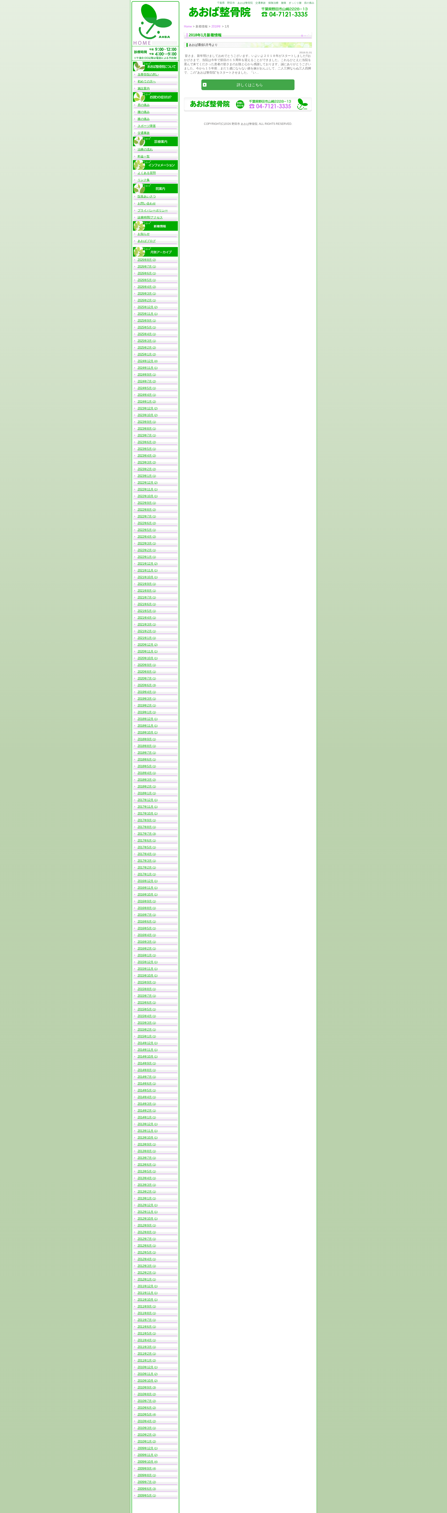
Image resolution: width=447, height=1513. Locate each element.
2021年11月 (145, 570)
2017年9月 (145, 820)
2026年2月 (145, 300)
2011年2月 (145, 1353)
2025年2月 (145, 347)
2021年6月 (145, 604)
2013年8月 (145, 1151)
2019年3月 (145, 698)
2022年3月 (145, 543)
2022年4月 (145, 536)
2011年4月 (145, 1340)
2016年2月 (145, 948)
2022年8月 (145, 509)
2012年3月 (145, 1266)
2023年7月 (145, 435)
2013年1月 (145, 1198)
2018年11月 (145, 725)
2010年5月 (145, 1414)
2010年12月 (145, 1367)
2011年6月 (145, 1326)
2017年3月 (145, 860)
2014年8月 (145, 1070)
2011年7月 (145, 1320)
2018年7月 (145, 752)
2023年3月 (145, 462)
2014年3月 (145, 1104)
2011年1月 (145, 1360)
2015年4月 (145, 1016)
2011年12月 (145, 1286)
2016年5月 (145, 928)
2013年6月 (145, 1164)
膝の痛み (144, 119)
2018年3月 (145, 779)
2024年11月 (145, 368)
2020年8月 (145, 671)
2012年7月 (145, 1239)
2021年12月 (145, 563)
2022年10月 (145, 496)
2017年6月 (145, 840)
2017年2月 (145, 867)
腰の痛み (144, 112)
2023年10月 (145, 415)
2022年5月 (145, 530)
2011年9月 (145, 1306)
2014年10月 (145, 1056)
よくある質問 (147, 173)
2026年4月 (145, 286)
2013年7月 (145, 1158)
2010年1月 (145, 1441)
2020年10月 (145, 658)
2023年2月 (145, 469)
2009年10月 (145, 1461)
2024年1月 (145, 401)
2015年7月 (145, 995)
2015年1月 (145, 1036)
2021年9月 (145, 584)
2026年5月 (145, 280)
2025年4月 (145, 334)
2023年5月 (145, 449)
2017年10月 (145, 813)
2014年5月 (145, 1090)
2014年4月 (145, 1097)
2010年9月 (145, 1387)
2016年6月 (145, 921)
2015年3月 (145, 1022)
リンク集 (144, 180)
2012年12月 (145, 1205)
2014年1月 (145, 1117)
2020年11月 (145, 651)
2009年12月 (145, 1448)
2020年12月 (145, 644)
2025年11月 (145, 313)
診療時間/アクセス (150, 217)
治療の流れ (145, 149)
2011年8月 (145, 1313)
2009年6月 (145, 1488)
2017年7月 (145, 833)
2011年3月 (145, 1347)
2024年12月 (145, 361)
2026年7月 (145, 266)
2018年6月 (145, 759)
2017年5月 (145, 847)
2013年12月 (145, 1124)
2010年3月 (145, 1428)
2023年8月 (145, 428)
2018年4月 (145, 773)
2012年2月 (145, 1272)
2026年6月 (145, 273)
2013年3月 (145, 1185)
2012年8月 (145, 1232)
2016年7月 (145, 914)
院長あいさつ (147, 196)
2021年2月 (145, 631)
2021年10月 (145, 577)
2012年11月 (145, 1212)
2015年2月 (145, 1029)
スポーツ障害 (147, 126)
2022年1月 (145, 557)
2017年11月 (145, 806)
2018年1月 (145, 793)
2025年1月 (145, 354)
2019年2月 (145, 705)
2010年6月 (145, 1407)
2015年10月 (145, 975)
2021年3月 (145, 624)
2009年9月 (145, 1468)
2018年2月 (145, 786)
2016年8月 (145, 908)
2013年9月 (145, 1144)
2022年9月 (145, 503)
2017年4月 (145, 854)
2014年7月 (145, 1077)
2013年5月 (145, 1171)
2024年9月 (145, 374)
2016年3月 (145, 941)
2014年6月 (145, 1083)
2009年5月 (145, 1495)
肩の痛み (144, 105)
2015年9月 (145, 982)
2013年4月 (145, 1178)
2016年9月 (145, 901)
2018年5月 (145, 766)
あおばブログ (147, 241)
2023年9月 (145, 422)
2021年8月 (145, 590)
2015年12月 (145, 962)
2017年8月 (145, 827)
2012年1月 (145, 1279)
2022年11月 (145, 489)
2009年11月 (145, 1455)
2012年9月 (145, 1225)
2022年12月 (145, 482)
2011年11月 (145, 1293)
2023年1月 (145, 476)
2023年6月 (145, 442)
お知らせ (144, 234)
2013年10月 (145, 1137)
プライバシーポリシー (153, 210)
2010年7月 (145, 1401)
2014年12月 (145, 1043)
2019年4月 (145, 692)
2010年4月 (145, 1421)
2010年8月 (145, 1394)
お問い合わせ (147, 203)
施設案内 (144, 88)
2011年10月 (145, 1299)
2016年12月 (145, 881)
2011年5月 (145, 1333)
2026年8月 (145, 259)
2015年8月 (145, 989)
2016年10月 (145, 894)
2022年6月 (145, 523)
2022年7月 (145, 516)
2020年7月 (145, 678)
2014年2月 (145, 1110)
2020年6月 (145, 685)
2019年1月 (145, 712)
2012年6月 (145, 1245)
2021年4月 (145, 617)
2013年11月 (145, 1131)
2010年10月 (145, 1380)
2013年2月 (145, 1191)
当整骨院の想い (148, 74)
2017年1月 (145, 874)
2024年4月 (145, 395)
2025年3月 (145, 341)
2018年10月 (145, 732)
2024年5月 (145, 388)
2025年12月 (145, 307)
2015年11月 (145, 968)
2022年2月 (145, 550)
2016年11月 (145, 887)
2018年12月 (145, 719)
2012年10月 (145, 1218)
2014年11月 (145, 1050)
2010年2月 (145, 1434)
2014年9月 (145, 1063)
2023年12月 (145, 408)
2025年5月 (145, 327)
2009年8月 (145, 1475)
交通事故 (144, 133)
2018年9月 (145, 739)
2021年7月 (145, 597)
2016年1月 (145, 955)
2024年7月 (145, 381)
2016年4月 (145, 935)
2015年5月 (145, 1009)
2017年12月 (145, 800)
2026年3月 (145, 293)
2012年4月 (145, 1259)
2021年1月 (145, 638)
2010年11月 (145, 1374)
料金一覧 (144, 156)
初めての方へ (147, 81)
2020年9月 (145, 665)
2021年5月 (145, 611)
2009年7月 (145, 1482)
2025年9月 (145, 320)
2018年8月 (145, 746)
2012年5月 (145, 1252)
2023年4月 (145, 455)
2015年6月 (145, 1002)
